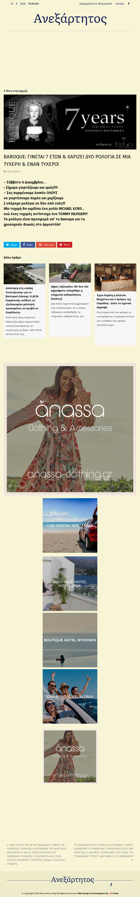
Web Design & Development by (98, 893)
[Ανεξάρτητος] (70, 19)
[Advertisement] (70, 60)
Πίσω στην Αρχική (16, 91)
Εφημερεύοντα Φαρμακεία (95, 3)
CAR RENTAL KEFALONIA (70, 526)
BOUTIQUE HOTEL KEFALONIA (70, 584)
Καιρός (120, 3)
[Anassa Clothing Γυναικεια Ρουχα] (70, 494)
